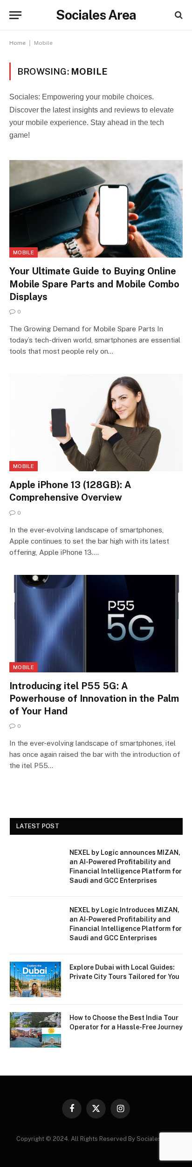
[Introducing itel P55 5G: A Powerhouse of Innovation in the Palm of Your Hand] (96, 623)
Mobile (23, 252)
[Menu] (15, 15)
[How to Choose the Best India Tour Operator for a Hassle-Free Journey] (35, 1030)
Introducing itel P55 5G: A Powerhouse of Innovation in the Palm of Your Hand (94, 698)
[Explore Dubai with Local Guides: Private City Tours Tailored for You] (35, 979)
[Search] (178, 15)
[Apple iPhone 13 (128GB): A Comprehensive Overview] (96, 422)
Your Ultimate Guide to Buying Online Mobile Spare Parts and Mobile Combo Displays (94, 284)
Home (17, 43)
